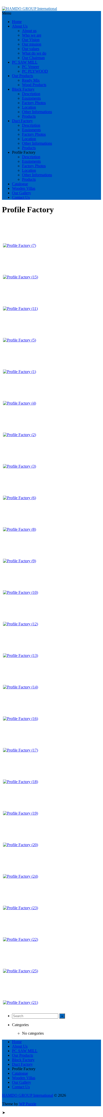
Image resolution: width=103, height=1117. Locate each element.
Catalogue (20, 184)
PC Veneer (30, 67)
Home (17, 22)
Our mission (31, 44)
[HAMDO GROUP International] (29, 9)
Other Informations (37, 112)
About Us (20, 26)
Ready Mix (31, 80)
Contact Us (21, 197)
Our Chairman (33, 58)
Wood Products (34, 85)
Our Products (22, 76)
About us (29, 31)
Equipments (31, 98)
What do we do (34, 53)
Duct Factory (22, 121)
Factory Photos (34, 103)
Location (29, 107)
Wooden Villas (23, 188)
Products (29, 116)
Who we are (31, 35)
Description (31, 94)
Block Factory (23, 89)
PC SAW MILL (25, 62)
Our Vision (31, 40)
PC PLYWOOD (35, 71)
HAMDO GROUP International (27, 1095)
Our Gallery (21, 193)
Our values (30, 49)
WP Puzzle (27, 1104)
